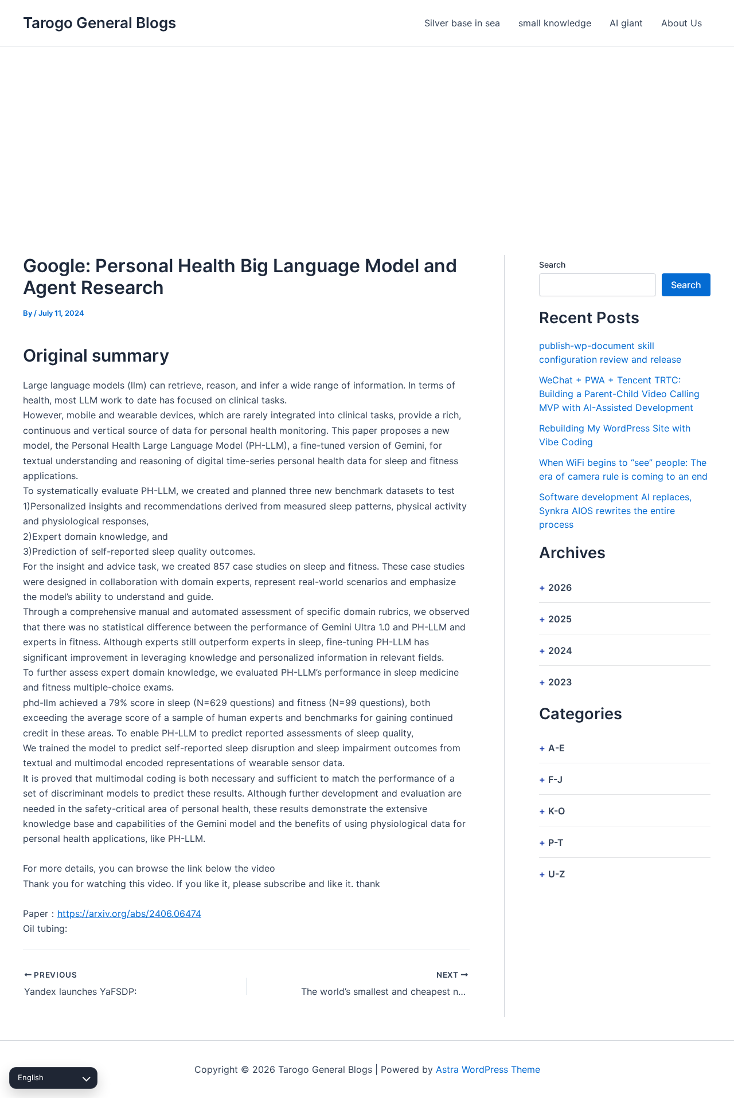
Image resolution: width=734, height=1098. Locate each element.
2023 (560, 682)
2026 (560, 587)
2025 (560, 619)
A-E (556, 748)
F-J (555, 779)
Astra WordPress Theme (488, 1069)
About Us (681, 23)
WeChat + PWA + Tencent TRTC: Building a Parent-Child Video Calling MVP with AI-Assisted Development (619, 393)
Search (552, 264)
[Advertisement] (367, 132)
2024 (560, 650)
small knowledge (554, 23)
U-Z (556, 874)
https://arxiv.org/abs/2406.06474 (129, 913)
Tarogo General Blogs (99, 23)
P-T (556, 842)
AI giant (626, 23)
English (31, 1077)
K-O (556, 811)
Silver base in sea (462, 23)
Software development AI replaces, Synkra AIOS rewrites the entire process (615, 510)
